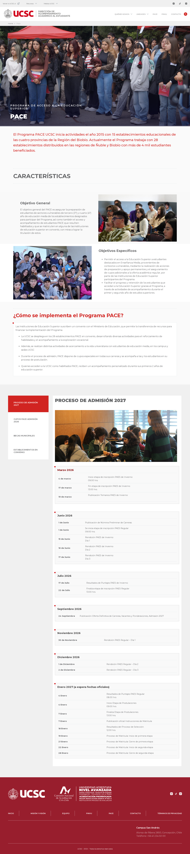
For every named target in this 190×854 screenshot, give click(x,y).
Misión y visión (38, 813)
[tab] (28, 404)
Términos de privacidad (169, 813)
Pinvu (164, 14)
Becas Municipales (24, 435)
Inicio (11, 813)
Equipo (66, 813)
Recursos (30, 4)
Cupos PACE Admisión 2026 (26, 420)
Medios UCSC (49, 4)
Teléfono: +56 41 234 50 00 (151, 836)
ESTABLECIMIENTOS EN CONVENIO (26, 451)
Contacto (176, 14)
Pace (155, 14)
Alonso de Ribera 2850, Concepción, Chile (159, 832)
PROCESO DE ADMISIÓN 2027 (26, 403)
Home (10, 23)
